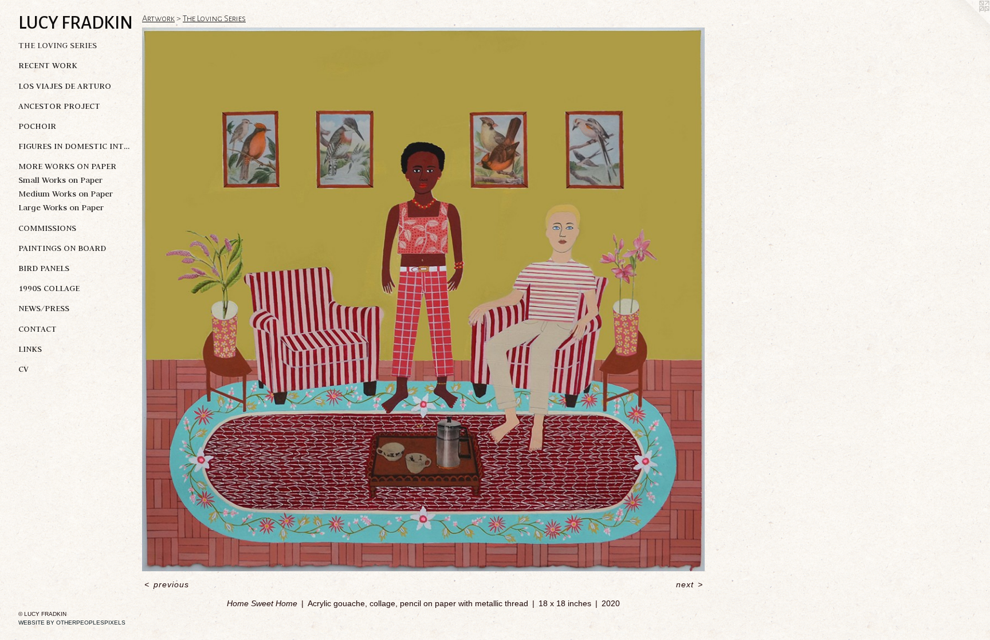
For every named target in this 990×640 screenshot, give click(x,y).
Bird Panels (43, 268)
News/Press (43, 308)
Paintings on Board (62, 248)
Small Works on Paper (60, 180)
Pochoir (37, 126)
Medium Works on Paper (65, 194)
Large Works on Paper (61, 207)
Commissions (47, 228)
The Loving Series (57, 45)
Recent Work (47, 65)
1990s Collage (49, 288)
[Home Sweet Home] (423, 299)
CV (23, 369)
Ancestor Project (59, 106)
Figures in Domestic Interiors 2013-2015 (75, 146)
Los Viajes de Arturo (64, 86)
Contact (37, 329)
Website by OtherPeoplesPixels (71, 622)
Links (30, 349)
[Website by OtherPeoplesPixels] (967, 23)
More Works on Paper (67, 166)
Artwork (158, 18)
